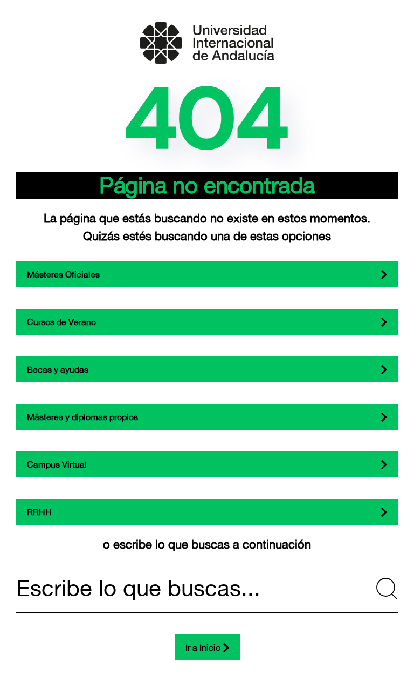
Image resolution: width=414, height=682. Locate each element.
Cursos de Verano (61, 322)
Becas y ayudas (57, 369)
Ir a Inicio (202, 647)
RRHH (39, 512)
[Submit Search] (387, 588)
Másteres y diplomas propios (82, 417)
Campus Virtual (57, 464)
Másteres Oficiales (63, 274)
